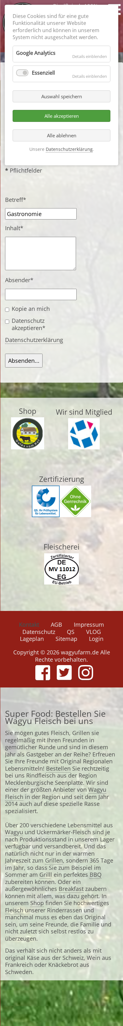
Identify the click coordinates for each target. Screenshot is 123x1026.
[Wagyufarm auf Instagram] (85, 677)
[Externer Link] (27, 445)
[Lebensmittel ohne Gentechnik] (75, 513)
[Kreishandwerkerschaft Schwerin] (84, 445)
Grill (44, 874)
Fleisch (14, 910)
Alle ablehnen (61, 135)
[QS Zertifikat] (46, 513)
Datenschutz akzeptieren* (28, 324)
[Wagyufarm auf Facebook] (42, 677)
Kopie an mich (31, 308)
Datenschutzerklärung (34, 340)
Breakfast (71, 888)
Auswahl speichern (61, 96)
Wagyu (14, 832)
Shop (37, 903)
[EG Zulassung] (61, 580)
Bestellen (58, 768)
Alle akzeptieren (61, 116)
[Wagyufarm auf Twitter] (64, 677)
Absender (19, 280)
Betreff (18, 199)
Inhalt (18, 228)
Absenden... (23, 360)
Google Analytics (36, 52)
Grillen (54, 860)
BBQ (96, 874)
